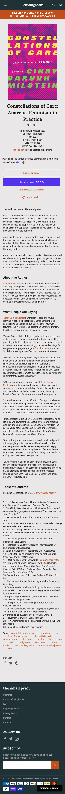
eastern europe (10, 639)
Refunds (7, 722)
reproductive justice (24, 645)
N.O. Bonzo (40, 642)
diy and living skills (43, 636)
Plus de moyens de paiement (31, 190)
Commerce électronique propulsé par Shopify (40, 779)
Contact (7, 718)
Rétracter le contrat (49, 788)
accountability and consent (22, 633)
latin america (55, 639)
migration (25, 642)
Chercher (7, 695)
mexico (11, 642)
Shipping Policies (11, 708)
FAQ (5, 704)
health (41, 639)
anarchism (46, 633)
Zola (10, 648)
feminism (27, 639)
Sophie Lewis (42, 348)
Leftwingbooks (32, 5)
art (57, 633)
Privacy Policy (10, 713)
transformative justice (50, 645)
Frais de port (18, 150)
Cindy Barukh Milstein (13, 283)
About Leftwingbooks (13, 699)
